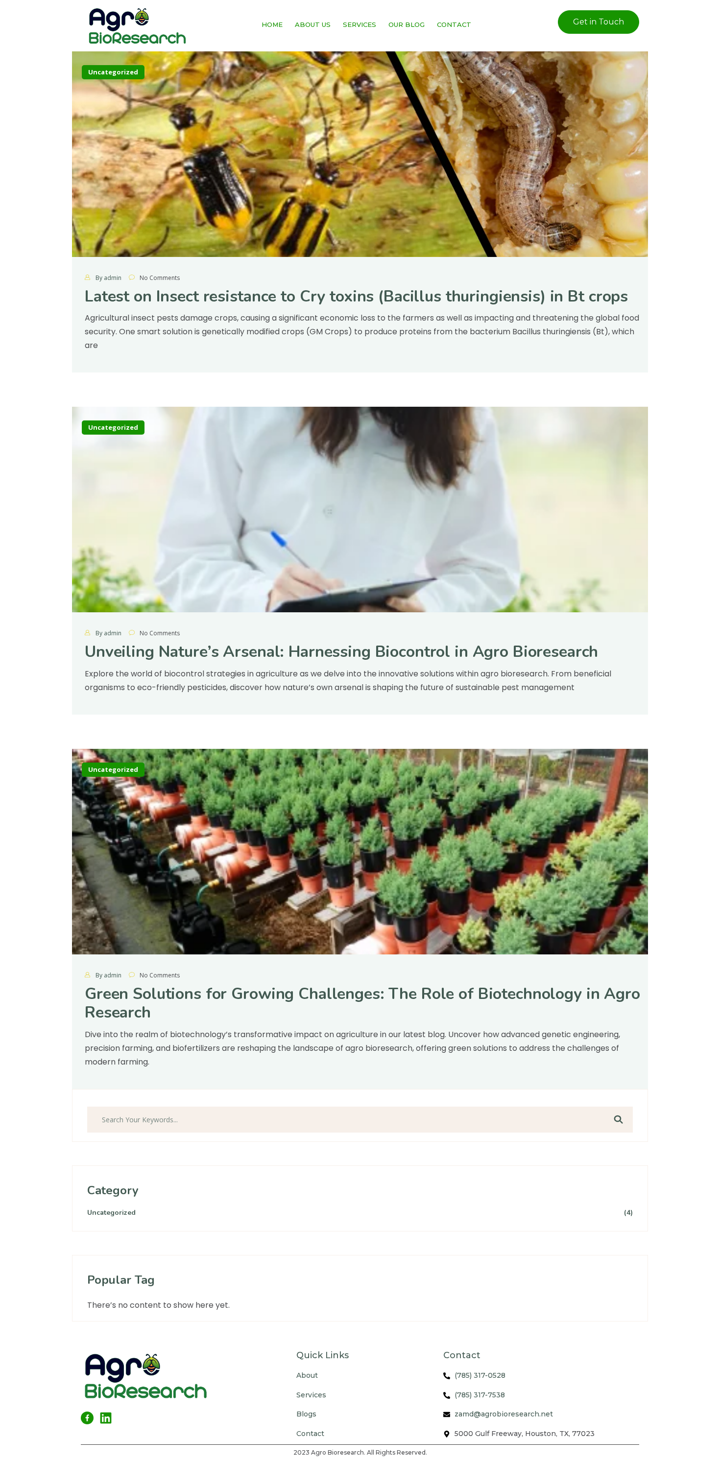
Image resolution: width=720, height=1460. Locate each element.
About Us (313, 24)
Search (618, 1120)
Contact (454, 24)
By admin (108, 278)
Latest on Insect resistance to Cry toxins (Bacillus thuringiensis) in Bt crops (356, 296)
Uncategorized (113, 72)
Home (272, 24)
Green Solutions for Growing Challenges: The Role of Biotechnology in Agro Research (362, 1003)
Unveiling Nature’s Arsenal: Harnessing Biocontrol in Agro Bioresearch (341, 651)
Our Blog (406, 24)
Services (359, 24)
